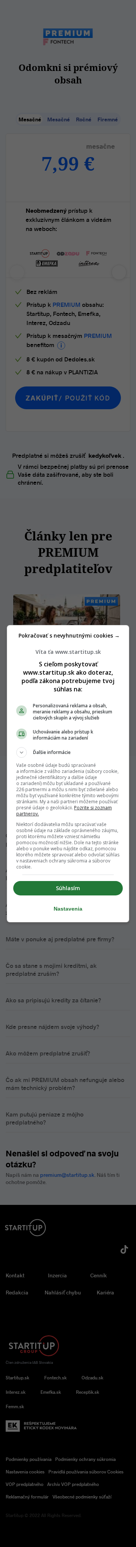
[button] (68, 752)
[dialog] (68, 773)
